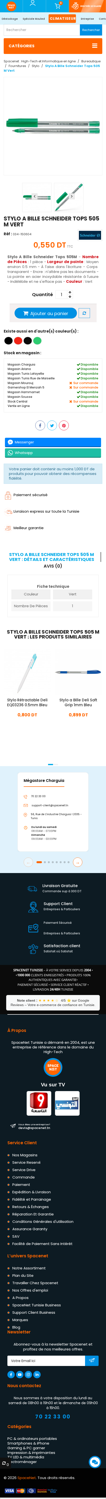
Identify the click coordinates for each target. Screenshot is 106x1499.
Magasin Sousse (20, 397)
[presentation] (34, 196)
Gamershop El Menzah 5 (26, 388)
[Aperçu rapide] (33, 671)
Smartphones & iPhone (28, 1443)
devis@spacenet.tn (34, 1126)
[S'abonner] (92, 1361)
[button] (50, 764)
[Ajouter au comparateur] (84, 313)
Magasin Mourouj (20, 383)
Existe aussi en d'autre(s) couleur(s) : (41, 331)
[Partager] (40, 426)
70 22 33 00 (53, 1416)
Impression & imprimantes (31, 1452)
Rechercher (91, 30)
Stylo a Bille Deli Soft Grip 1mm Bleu (78, 702)
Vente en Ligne (19, 406)
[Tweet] (52, 426)
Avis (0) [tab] (53, 566)
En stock (27, 726)
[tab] (52, 557)
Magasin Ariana (19, 369)
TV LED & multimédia (25, 1457)
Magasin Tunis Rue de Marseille (31, 378)
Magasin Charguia (21, 364)
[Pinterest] (64, 426)
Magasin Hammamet (24, 392)
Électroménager (22, 1461)
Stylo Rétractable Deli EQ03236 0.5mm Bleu (27, 702)
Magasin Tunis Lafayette (26, 374)
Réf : (8, 234)
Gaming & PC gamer (26, 1447)
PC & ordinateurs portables (32, 1438)
